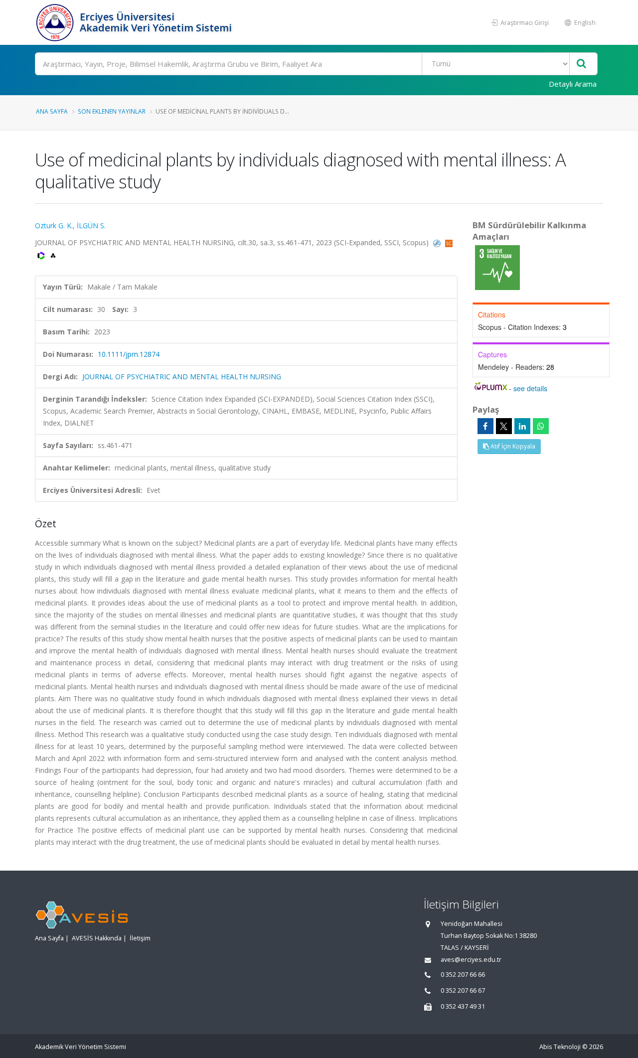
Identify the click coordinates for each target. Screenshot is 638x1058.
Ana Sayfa (52, 111)
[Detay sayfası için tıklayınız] (497, 267)
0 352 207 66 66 (463, 974)
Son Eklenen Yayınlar (112, 111)
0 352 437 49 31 (463, 1006)
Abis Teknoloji (560, 1047)
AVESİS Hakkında (97, 938)
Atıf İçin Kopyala (512, 446)
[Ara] (581, 64)
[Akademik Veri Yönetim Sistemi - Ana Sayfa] (56, 22)
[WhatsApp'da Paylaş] (541, 426)
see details (530, 388)
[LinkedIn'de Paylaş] (522, 426)
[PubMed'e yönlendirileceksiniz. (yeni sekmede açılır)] (438, 242)
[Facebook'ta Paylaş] (485, 426)
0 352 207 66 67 (463, 990)
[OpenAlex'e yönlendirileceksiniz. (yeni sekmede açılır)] (53, 254)
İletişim (140, 938)
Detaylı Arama (573, 84)
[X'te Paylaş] (504, 426)
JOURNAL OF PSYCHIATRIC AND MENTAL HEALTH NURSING (181, 376)
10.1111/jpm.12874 (129, 354)
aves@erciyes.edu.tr (471, 959)
